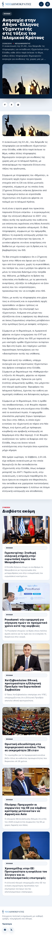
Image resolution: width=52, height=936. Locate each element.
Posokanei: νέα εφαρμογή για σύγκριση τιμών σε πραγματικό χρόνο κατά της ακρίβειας (26, 622)
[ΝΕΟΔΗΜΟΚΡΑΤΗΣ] (16, 4)
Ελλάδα (7, 14)
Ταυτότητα (7, 924)
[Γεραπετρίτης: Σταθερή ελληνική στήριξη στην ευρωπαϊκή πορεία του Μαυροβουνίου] (26, 530)
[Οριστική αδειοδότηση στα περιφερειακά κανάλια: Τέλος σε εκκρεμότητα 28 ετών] (26, 721)
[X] (11, 929)
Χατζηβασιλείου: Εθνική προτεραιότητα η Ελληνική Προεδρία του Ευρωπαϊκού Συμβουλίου (23, 685)
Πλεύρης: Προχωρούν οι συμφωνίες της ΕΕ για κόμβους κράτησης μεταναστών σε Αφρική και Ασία (25, 809)
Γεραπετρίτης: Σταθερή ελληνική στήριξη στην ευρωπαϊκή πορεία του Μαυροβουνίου (20, 557)
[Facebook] (5, 929)
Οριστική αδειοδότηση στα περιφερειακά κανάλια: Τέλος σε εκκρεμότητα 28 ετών (25, 747)
